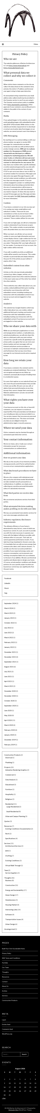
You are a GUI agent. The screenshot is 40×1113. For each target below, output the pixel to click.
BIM (6, 851)
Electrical (8, 758)
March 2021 (8, 686)
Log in (4, 1020)
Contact (5, 981)
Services (7, 843)
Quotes (7, 821)
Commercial (9, 775)
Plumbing (8, 762)
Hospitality (9, 794)
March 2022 (8, 637)
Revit (7, 834)
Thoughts (7, 878)
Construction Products (12, 755)
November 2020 (10, 696)
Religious (8, 799)
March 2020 (8, 725)
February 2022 (9, 642)
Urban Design (10, 924)
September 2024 (10, 603)
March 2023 (8, 613)
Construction (10, 885)
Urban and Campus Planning (15, 816)
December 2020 (10, 691)
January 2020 (9, 735)
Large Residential (12, 807)
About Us (5, 986)
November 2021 (10, 657)
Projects (7, 767)
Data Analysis (10, 780)
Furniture (8, 789)
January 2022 (9, 647)
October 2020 (9, 701)
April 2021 (8, 681)
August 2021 (9, 667)
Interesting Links (11, 910)
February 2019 (9, 745)
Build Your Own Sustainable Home (13, 949)
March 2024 (8, 608)
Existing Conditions (12, 861)
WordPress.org (7, 1034)
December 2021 (10, 652)
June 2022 (8, 633)
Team (6, 870)
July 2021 (7, 671)
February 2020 (9, 730)
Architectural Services (13, 846)
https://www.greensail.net (17, 65)
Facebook (7, 578)
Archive (4, 991)
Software (8, 914)
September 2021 (10, 662)
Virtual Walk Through (13, 865)
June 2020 (8, 710)
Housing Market (11, 905)
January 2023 (9, 618)
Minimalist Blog (14, 1110)
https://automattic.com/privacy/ (17, 105)
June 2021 (8, 676)
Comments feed (7, 1029)
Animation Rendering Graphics (16, 770)
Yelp (5, 593)
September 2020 (10, 706)
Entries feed (6, 1024)
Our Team (5, 967)
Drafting (8, 856)
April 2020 (8, 720)
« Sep (4, 1098)
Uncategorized (9, 929)
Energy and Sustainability (14, 890)
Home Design (10, 895)
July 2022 (7, 628)
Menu (36, 44)
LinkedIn (7, 583)
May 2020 (8, 715)
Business (8, 880)
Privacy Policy (6, 953)
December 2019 (10, 740)
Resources (8, 826)
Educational (9, 785)
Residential (9, 804)
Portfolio (5, 963)
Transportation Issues (13, 919)
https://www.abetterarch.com (14, 68)
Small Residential (12, 811)
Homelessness (10, 900)
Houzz (6, 588)
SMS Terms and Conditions (26, 196)
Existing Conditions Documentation (18, 829)
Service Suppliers (11, 873)
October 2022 (9, 623)
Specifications (10, 838)
